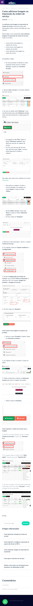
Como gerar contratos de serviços (14, 558)
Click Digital (5, 8)
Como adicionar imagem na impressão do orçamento (16, 550)
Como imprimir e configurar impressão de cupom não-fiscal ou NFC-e (16, 543)
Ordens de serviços (23, 8)
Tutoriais (13, 8)
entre (8, 589)
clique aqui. (5, 180)
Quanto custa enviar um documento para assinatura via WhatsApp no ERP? (16, 566)
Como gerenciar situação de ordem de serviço (15, 535)
